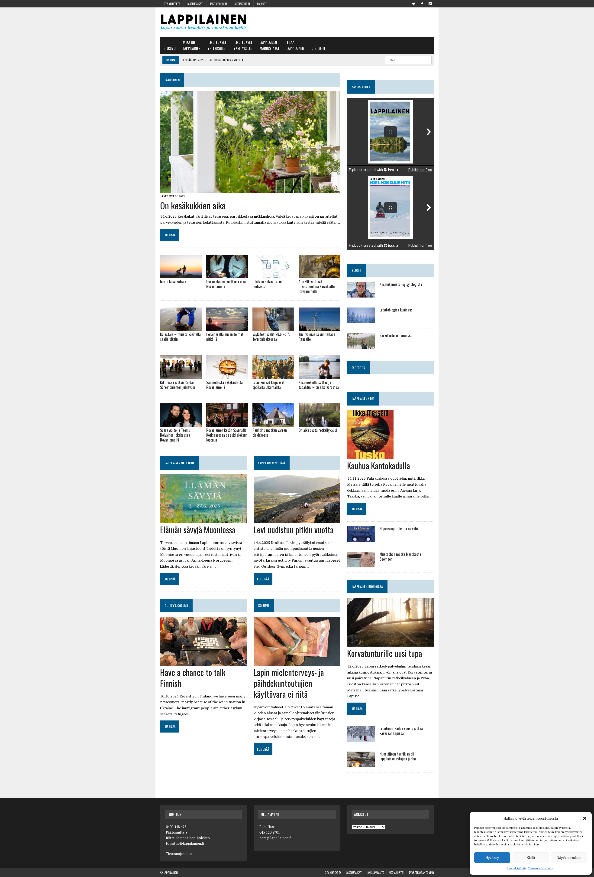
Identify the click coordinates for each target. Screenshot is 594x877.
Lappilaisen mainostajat (269, 45)
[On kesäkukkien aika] (250, 189)
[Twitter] (413, 3)
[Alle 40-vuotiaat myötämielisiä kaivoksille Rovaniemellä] (319, 275)
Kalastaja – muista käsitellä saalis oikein (180, 336)
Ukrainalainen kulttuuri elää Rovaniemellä (226, 284)
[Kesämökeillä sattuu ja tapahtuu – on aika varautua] (319, 375)
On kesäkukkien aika (193, 205)
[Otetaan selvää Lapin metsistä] (273, 275)
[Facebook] (422, 3)
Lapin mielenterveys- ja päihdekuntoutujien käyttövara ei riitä (289, 683)
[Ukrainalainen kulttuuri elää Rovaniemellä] (227, 275)
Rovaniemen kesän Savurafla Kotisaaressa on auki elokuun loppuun (226, 435)
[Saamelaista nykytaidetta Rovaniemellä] (227, 375)
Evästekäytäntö (516, 868)
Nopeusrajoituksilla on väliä (399, 528)
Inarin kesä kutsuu (173, 281)
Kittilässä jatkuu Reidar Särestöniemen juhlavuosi (178, 385)
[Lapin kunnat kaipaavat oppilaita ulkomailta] (273, 375)
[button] (584, 818)
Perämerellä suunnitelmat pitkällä (224, 336)
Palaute (262, 4)
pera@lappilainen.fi (275, 837)
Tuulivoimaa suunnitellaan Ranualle (317, 336)
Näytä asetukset (569, 858)
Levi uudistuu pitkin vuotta (294, 529)
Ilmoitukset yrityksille (217, 45)
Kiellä (531, 858)
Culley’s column (176, 605)
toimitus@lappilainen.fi (185, 843)
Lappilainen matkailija (179, 462)
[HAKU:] (408, 59)
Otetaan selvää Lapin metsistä (267, 284)
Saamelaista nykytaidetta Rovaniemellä (224, 385)
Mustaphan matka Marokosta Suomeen (400, 556)
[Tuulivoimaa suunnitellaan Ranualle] (319, 327)
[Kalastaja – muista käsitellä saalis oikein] (181, 327)
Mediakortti (242, 4)
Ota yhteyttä (172, 4)
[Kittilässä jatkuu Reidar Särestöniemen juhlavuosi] (181, 375)
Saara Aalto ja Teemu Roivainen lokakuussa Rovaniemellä (175, 435)
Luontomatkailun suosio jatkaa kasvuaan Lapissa (401, 731)
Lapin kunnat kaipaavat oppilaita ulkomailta (268, 385)
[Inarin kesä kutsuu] (181, 275)
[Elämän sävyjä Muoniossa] (203, 519)
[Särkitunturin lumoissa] (361, 345)
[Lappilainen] (203, 22)
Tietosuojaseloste (180, 853)
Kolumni (263, 605)
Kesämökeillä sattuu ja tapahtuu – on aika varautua (319, 385)
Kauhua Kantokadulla (378, 465)
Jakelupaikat (195, 4)
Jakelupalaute (218, 4)
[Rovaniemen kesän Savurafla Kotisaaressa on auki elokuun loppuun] (227, 423)
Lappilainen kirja (363, 398)
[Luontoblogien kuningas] (361, 319)
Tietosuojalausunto (540, 868)
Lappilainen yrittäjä (271, 462)
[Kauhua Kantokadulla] (370, 455)
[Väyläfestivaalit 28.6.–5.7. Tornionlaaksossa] (273, 327)
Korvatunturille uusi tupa (384, 653)
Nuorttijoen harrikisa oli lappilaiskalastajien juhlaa (398, 756)
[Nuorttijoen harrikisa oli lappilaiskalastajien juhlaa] (361, 764)
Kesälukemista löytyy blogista (401, 284)
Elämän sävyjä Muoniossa (198, 529)
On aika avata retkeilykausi (318, 430)
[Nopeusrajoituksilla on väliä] (361, 538)
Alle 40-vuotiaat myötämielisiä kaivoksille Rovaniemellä (317, 286)
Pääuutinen (172, 79)
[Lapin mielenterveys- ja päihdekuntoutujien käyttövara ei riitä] (297, 662)
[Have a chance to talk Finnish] (203, 662)
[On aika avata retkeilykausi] (319, 423)
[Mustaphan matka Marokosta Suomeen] (361, 564)
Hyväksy (492, 858)
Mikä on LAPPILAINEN (191, 45)
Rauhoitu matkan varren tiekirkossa (269, 432)
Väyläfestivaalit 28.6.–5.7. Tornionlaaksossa (271, 336)
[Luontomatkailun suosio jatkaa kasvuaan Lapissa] (361, 738)
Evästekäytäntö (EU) (421, 872)
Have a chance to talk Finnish (192, 677)
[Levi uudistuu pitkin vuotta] (297, 519)
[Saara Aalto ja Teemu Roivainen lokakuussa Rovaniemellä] (181, 423)
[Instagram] (430, 3)
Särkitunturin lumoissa (396, 335)
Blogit (356, 270)
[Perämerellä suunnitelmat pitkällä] (227, 327)
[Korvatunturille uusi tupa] (390, 643)
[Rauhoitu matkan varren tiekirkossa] (273, 423)
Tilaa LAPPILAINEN (295, 45)
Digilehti (318, 48)
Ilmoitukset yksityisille (243, 45)
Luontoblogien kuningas (396, 310)
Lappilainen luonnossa (367, 586)
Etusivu (170, 48)
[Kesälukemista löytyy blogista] (361, 294)
